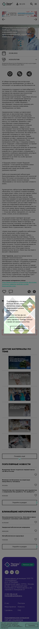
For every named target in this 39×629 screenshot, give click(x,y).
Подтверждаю (19, 328)
